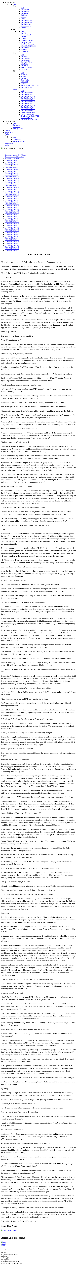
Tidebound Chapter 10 (12, 177)
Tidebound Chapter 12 (12, 180)
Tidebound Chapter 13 (12, 182)
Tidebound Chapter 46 (12, 241)
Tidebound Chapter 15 (12, 186)
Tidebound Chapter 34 (12, 220)
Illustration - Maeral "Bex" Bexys (15, 155)
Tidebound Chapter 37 (12, 225)
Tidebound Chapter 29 (12, 211)
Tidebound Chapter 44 (12, 238)
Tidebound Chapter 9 (11, 175)
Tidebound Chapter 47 (12, 243)
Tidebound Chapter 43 (12, 236)
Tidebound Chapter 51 (12, 250)
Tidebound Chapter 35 (12, 222)
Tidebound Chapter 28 (12, 209)
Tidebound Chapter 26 (12, 205)
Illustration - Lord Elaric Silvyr (14, 157)
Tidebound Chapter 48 (12, 245)
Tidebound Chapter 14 (12, 184)
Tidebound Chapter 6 (11, 169)
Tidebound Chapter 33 (12, 218)
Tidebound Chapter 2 (11, 162)
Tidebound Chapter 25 (12, 204)
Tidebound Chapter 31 (12, 214)
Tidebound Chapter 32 (12, 216)
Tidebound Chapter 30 (12, 213)
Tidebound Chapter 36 (12, 223)
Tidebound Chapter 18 (12, 191)
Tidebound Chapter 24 (12, 202)
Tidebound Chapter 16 (12, 187)
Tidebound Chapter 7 (11, 171)
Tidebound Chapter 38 (12, 227)
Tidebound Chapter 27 (12, 207)
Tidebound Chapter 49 (12, 247)
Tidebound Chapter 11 (12, 178)
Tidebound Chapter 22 (12, 198)
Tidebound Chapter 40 (12, 231)
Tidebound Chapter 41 (12, 232)
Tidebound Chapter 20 (12, 195)
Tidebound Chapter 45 (12, 240)
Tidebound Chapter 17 (12, 189)
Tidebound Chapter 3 (11, 164)
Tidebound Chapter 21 (12, 196)
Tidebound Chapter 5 (11, 168)
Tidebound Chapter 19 (12, 193)
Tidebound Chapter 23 (12, 200)
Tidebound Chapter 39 (12, 229)
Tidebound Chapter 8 (11, 173)
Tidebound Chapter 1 (11, 160)
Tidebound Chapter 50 (12, 249)
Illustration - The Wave (12, 159)
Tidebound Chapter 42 (12, 234)
